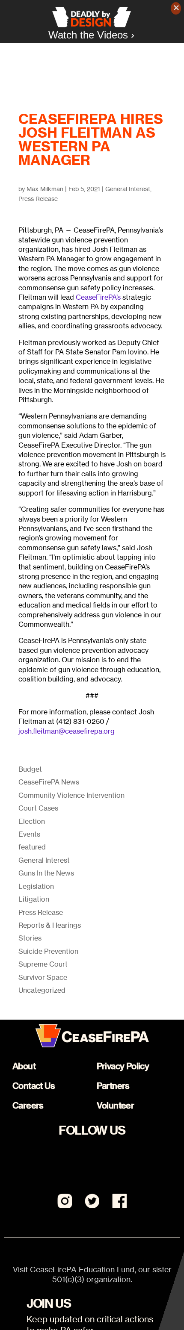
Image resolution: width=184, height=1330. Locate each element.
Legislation (36, 886)
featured (32, 847)
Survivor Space (42, 977)
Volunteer (115, 1105)
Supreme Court (43, 964)
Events (29, 834)
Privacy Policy (123, 1066)
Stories (30, 938)
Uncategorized (41, 990)
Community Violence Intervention (71, 795)
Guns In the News (46, 873)
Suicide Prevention (48, 951)
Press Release (38, 198)
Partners (113, 1085)
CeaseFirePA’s (99, 297)
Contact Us (33, 1085)
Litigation (33, 899)
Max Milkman (45, 188)
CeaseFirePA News (48, 782)
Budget (30, 769)
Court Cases (38, 808)
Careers (28, 1105)
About (24, 1066)
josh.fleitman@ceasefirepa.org (66, 731)
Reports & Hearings (49, 925)
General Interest (127, 188)
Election (31, 821)
